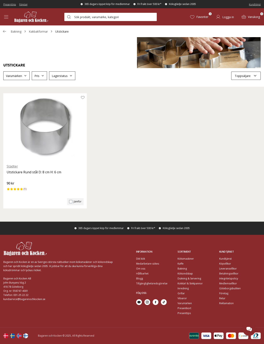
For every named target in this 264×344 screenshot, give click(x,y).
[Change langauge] (5, 335)
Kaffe (181, 263)
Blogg (139, 278)
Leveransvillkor (228, 268)
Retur (222, 298)
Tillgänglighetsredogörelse (151, 283)
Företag (23, 4)
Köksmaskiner (186, 258)
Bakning (16, 31)
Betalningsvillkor (228, 273)
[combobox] (110, 17)
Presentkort (184, 308)
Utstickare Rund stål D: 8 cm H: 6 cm (34, 172)
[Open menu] (6, 16)
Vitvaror (182, 298)
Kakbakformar (38, 31)
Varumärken (14, 76)
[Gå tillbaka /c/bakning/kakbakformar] (4, 31)
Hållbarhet (142, 273)
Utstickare (62, 31)
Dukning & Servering (189, 278)
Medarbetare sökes (147, 263)
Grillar (181, 293)
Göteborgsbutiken (230, 288)
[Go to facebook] (155, 302)
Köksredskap (185, 273)
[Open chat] (249, 329)
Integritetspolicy (228, 278)
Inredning (183, 288)
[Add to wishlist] (83, 97)
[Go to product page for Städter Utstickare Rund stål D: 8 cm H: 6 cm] (45, 127)
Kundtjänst (255, 4)
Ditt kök (140, 258)
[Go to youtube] (139, 302)
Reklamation (226, 303)
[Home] (31, 16)
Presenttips (9, 4)
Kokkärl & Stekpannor (190, 283)
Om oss (140, 268)
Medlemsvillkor (228, 283)
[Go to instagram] (147, 302)
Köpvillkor (225, 263)
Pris (36, 76)
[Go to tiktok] (164, 302)
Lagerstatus (60, 76)
